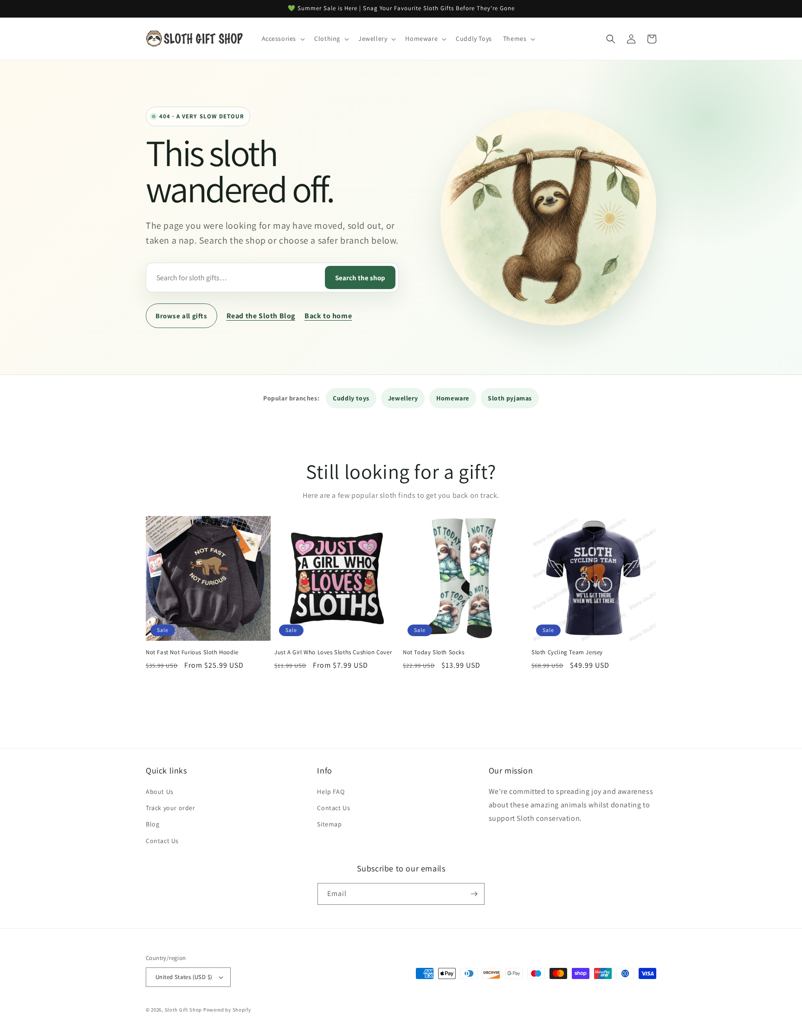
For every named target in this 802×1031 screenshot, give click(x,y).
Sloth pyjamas (510, 398)
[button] (282, 38)
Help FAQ (330, 791)
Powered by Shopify (227, 1009)
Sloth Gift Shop (183, 1009)
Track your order (170, 808)
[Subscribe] (474, 894)
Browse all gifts (181, 315)
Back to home (328, 316)
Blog (152, 824)
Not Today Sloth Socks (434, 652)
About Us (160, 791)
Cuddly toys (351, 398)
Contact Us (162, 841)
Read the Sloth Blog (260, 316)
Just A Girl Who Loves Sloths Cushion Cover (333, 652)
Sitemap (329, 824)
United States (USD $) (183, 977)
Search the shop (360, 277)
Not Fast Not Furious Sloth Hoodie (192, 652)
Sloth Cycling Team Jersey (567, 652)
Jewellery (403, 398)
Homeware (452, 398)
